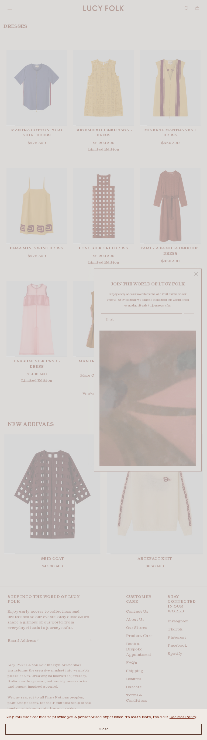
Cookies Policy (183, 717)
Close (104, 729)
